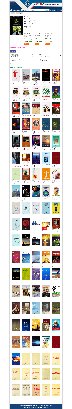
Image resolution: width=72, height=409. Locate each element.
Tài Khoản (60, 10)
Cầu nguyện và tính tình (35, 314)
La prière (53, 297)
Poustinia (43, 214)
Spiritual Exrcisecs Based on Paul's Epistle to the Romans (16, 298)
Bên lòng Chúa (34, 180)
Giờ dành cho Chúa (15, 147)
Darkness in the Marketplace (26, 214)
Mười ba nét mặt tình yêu (25, 297)
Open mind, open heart (55, 214)
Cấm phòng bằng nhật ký (55, 114)
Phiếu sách (54, 10)
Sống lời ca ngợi (44, 230)
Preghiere (43, 297)
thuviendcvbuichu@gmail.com (42, 407)
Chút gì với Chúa (24, 197)
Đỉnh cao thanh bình (15, 197)
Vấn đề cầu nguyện (35, 263)
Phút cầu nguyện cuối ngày (56, 81)
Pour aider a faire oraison (25, 396)
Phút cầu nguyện (54, 164)
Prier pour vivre (54, 380)
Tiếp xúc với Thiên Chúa (25, 114)
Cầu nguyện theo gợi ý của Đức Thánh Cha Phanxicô (46, 349)
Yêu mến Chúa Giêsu (55, 130)
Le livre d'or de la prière (15, 396)
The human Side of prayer (46, 197)
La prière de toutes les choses (46, 365)
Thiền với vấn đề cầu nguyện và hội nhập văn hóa (16, 231)
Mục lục (13, 51)
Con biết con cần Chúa (55, 230)
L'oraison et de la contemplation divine (35, 381)
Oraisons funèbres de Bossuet (36, 365)
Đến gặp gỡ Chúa (24, 314)
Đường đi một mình (25, 180)
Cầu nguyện (23, 81)
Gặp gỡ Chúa (54, 180)
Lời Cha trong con (14, 331)
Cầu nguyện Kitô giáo (35, 197)
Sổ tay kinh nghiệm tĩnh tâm (36, 348)
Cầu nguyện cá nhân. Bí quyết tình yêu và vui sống (26, 349)
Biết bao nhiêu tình (45, 314)
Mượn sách (27, 43)
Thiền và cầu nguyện (35, 114)
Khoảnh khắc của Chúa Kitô (46, 164)
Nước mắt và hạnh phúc (35, 147)
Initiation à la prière (55, 365)
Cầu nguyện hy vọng (35, 130)
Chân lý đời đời (44, 81)
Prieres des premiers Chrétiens (46, 396)
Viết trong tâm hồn (24, 147)
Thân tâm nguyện (19, 13)
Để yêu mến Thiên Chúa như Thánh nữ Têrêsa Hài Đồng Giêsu (16, 181)
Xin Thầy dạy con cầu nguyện (46, 130)
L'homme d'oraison (14, 380)
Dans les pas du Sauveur (25, 365)
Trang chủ (13, 13)
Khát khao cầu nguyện (55, 314)
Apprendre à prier (34, 230)
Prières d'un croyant (35, 396)
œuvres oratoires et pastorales (46, 380)
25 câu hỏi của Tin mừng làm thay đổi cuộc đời (46, 332)
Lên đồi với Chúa (14, 280)
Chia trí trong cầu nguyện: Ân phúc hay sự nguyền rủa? (16, 315)
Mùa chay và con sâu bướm (56, 147)
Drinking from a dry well (15, 214)
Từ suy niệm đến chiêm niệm (46, 114)
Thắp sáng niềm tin (45, 98)
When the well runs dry (35, 214)
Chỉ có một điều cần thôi (25, 164)
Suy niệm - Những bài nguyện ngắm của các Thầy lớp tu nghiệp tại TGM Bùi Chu (36, 82)
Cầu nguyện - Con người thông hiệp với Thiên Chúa (26, 131)
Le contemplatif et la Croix (26, 380)
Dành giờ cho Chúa (25, 246)
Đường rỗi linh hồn (14, 246)
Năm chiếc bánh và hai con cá (46, 180)
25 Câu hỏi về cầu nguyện (36, 297)
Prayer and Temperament (25, 280)
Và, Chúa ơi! (54, 98)
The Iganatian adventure (55, 280)
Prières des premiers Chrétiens (26, 230)
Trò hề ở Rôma (14, 365)
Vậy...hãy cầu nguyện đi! (35, 246)
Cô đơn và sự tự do (35, 164)
